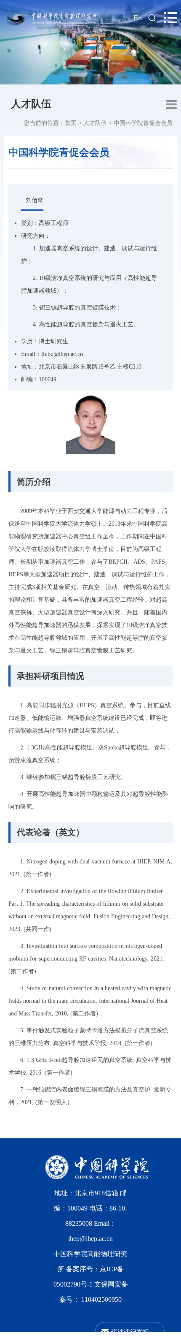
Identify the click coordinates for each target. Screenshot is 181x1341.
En (137, 18)
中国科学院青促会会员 (143, 123)
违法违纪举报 (130, 1331)
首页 (71, 123)
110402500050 (101, 1299)
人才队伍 (31, 103)
